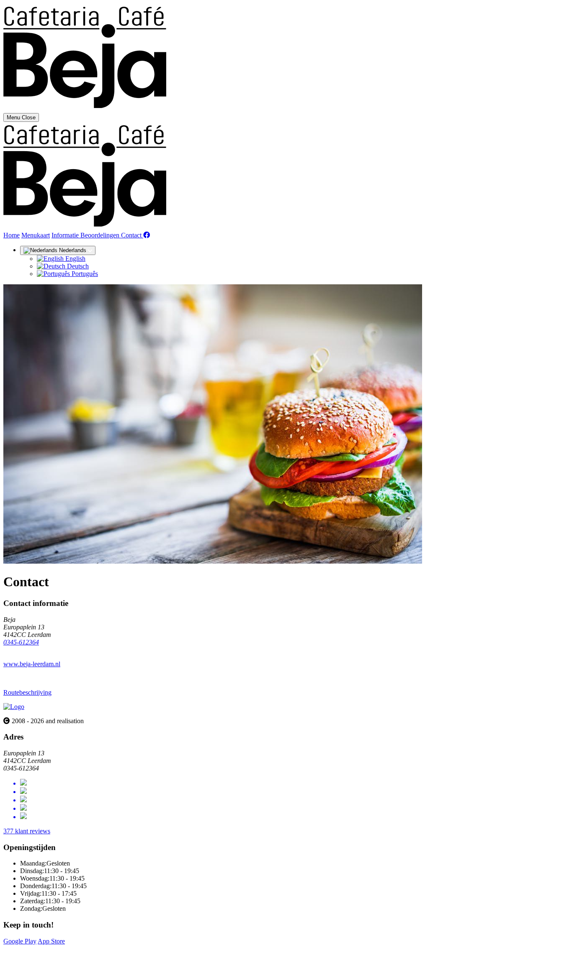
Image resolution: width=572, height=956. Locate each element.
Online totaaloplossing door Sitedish (51, 948)
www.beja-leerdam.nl (31, 663)
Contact (132, 235)
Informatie (66, 235)
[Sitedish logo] (13, 706)
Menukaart (35, 235)
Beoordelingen (100, 235)
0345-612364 (21, 642)
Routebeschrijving (27, 692)
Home (11, 235)
